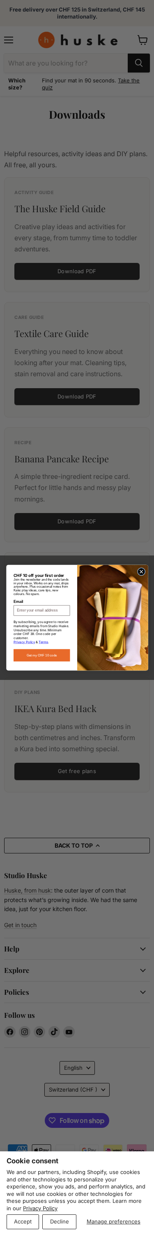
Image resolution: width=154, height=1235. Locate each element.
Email (18, 602)
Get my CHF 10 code (41, 654)
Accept (23, 1221)
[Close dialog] (141, 571)
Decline (59, 1221)
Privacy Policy (40, 1208)
